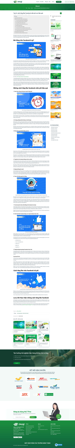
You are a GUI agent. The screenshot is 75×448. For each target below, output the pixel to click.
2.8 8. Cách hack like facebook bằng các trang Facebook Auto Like (23, 29)
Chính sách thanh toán (29, 428)
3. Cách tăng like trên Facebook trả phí (19, 31)
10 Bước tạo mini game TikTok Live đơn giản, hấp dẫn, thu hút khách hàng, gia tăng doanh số (31, 330)
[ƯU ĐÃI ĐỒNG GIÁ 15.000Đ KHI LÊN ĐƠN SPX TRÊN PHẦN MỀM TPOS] (56, 46)
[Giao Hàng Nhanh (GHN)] (31, 379)
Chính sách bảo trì (28, 430)
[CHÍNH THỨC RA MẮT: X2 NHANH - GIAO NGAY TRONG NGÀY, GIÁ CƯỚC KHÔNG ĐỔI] (56, 94)
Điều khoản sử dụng (28, 433)
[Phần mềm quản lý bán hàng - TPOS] (17, 1)
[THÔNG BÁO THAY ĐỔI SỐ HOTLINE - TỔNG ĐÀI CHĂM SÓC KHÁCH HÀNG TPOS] (56, 84)
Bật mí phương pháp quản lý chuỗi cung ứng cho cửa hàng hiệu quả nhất (43, 344)
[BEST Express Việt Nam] (19, 387)
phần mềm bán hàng (54, 130)
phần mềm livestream (54, 127)
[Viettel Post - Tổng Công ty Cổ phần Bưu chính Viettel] (55, 379)
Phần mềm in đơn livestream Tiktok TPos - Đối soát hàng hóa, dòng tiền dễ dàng (43, 330)
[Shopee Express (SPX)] (25, 394)
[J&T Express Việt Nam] (43, 379)
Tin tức (39, 428)
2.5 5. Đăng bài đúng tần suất (18, 25)
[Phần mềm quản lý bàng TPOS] (15, 437)
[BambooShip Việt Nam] (49, 394)
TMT (27, 445)
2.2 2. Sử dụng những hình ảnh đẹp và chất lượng (21, 21)
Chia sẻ (20, 311)
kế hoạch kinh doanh (54, 131)
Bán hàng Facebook (19, 313)
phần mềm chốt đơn (54, 128)
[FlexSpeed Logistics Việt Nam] (36, 394)
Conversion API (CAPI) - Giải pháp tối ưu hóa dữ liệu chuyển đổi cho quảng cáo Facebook (19, 330)
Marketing (52, 138)
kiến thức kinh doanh (25, 313)
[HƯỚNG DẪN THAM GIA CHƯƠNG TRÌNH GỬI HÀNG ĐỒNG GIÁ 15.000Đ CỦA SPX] (56, 36)
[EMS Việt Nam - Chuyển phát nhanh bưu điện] (43, 387)
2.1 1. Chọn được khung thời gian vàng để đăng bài (21, 20)
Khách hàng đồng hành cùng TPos (43, 429)
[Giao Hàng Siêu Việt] (55, 387)
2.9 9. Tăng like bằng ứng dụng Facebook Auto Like (21, 30)
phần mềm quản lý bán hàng (55, 137)
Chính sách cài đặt (28, 429)
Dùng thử (16, 363)
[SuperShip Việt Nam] (31, 386)
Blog (18, 311)
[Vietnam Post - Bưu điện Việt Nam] (19, 379)
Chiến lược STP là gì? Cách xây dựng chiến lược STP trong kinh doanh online (19, 344)
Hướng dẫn (27, 434)
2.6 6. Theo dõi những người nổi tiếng (19, 26)
